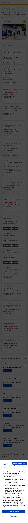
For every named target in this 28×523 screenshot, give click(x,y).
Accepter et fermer (14, 511)
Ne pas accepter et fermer (19, 463)
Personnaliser (14, 516)
